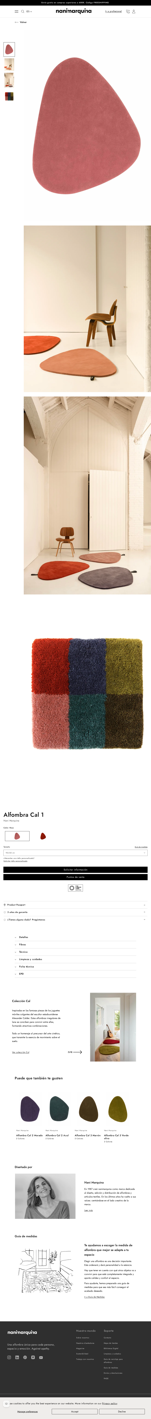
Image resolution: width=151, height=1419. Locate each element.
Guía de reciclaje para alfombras (113, 1361)
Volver (23, 22)
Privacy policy (109, 1403)
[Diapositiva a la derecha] (77, 1052)
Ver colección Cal (20, 1052)
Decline (122, 1411)
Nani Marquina (11, 820)
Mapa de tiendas (111, 1343)
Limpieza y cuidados (112, 1353)
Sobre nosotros (82, 1337)
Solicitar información (75, 869)
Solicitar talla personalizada (15, 861)
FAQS (106, 1378)
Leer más (88, 1210)
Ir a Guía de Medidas (94, 1296)
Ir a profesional (113, 11)
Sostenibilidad (82, 1353)
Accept (74, 1411)
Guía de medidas (141, 847)
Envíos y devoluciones (113, 1373)
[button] (18, 11)
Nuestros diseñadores (85, 1343)
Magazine (80, 1348)
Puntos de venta (75, 877)
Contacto (107, 1337)
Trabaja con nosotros (85, 1359)
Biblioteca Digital (111, 1348)
